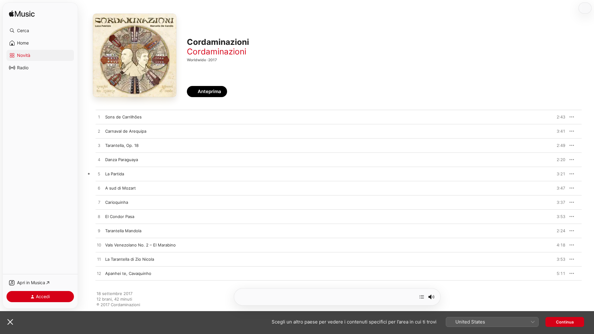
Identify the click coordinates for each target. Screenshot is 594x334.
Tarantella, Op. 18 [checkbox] (122, 145)
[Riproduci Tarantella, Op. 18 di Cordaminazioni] (99, 145)
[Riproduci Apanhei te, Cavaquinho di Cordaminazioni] (99, 273)
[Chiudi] (10, 322)
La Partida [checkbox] (114, 173)
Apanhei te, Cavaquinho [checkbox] (128, 273)
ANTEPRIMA (556, 117)
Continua (565, 321)
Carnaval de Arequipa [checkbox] (125, 131)
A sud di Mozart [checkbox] (120, 188)
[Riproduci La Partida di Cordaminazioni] (99, 174)
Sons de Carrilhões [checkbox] (123, 116)
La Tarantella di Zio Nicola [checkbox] (129, 259)
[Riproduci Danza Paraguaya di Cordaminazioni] (99, 160)
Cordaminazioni (216, 51)
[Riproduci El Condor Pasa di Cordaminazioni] (99, 217)
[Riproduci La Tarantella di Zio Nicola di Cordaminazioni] (99, 259)
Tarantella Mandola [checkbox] (123, 230)
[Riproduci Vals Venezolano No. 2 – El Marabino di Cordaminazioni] (99, 245)
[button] (40, 30)
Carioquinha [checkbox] (116, 202)
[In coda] (421, 297)
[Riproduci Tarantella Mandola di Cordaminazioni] (99, 231)
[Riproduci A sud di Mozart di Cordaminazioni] (99, 188)
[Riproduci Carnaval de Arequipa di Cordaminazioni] (99, 131)
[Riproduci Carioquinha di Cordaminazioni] (99, 202)
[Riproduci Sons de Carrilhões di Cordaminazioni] (99, 117)
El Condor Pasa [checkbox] (119, 216)
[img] (22, 14)
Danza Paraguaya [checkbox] (121, 159)
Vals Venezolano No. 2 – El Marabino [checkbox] (140, 244)
